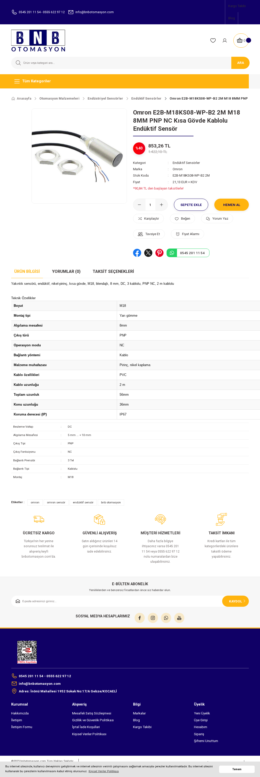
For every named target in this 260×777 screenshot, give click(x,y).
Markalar (139, 713)
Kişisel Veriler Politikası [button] (104, 771)
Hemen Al (231, 205)
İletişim (16, 720)
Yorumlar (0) (66, 271)
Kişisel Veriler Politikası (89, 734)
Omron (178, 169)
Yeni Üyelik (202, 713)
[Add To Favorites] (182, 218)
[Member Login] (224, 40)
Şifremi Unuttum (206, 741)
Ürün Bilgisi (27, 271)
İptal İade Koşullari (86, 727)
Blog (136, 720)
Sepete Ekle (191, 205)
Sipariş (199, 734)
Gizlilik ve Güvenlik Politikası (93, 720)
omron (35, 502)
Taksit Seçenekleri (113, 271)
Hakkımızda (20, 713)
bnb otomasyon (111, 502)
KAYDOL (235, 601)
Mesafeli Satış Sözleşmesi (91, 713)
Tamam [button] (236, 769)
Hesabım (200, 727)
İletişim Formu (21, 727)
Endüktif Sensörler (186, 163)
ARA (240, 63)
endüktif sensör (83, 502)
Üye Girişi (201, 720)
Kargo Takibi (142, 727)
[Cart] (241, 40)
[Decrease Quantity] (139, 205)
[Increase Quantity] (161, 205)
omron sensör (56, 502)
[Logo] (41, 40)
